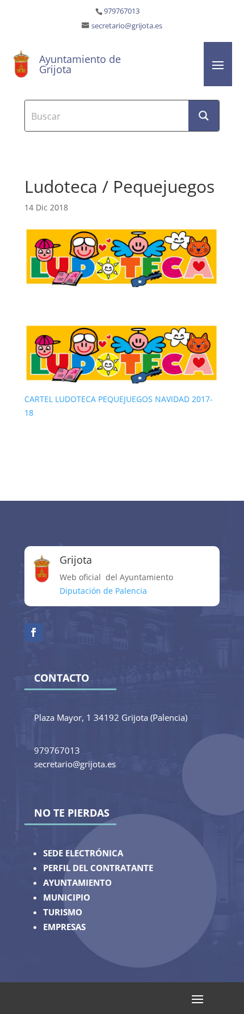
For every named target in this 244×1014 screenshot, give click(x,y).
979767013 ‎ (122, 11)
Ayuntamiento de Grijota (80, 64)
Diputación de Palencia (103, 590)
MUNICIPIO (66, 897)
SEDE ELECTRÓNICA (83, 853)
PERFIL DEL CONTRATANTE (98, 868)
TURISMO (62, 912)
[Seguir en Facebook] (33, 632)
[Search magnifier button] (203, 115)
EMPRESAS (64, 927)
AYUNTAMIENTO (77, 883)
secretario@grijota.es (126, 26)
